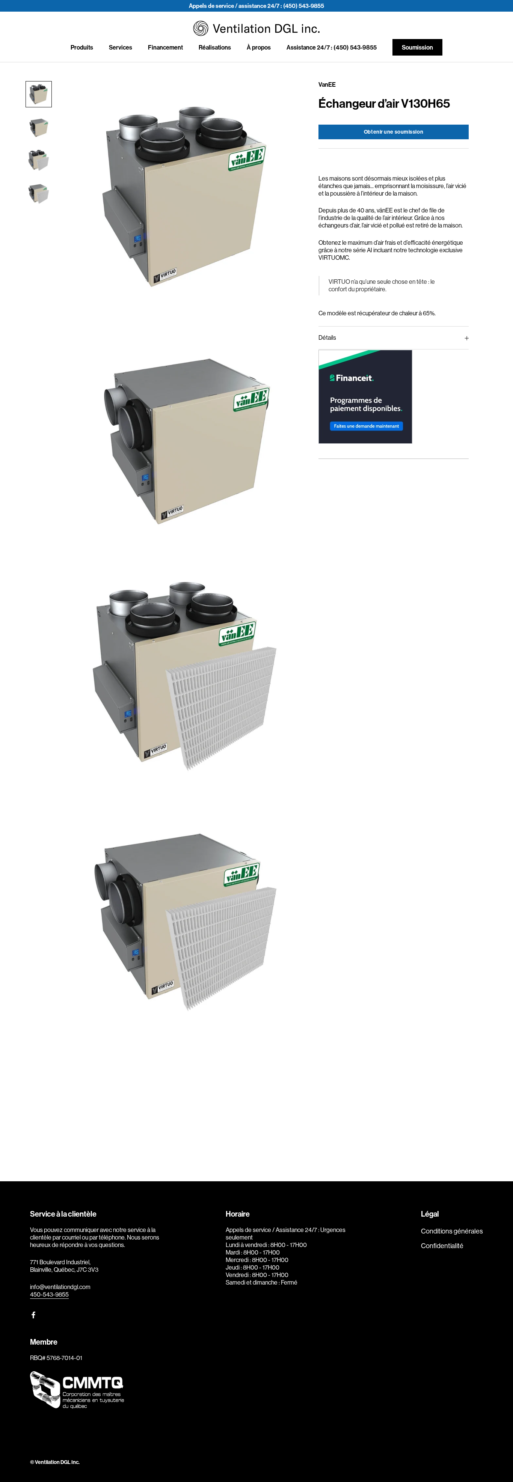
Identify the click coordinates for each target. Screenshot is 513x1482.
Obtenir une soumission (393, 132)
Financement (165, 47)
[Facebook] (33, 1314)
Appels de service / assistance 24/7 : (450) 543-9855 (256, 5)
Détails (327, 338)
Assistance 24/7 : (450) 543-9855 (332, 47)
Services (120, 47)
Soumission (417, 47)
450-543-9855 (49, 1294)
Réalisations (215, 47)
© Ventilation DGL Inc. (55, 1462)
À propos (259, 47)
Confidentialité (442, 1246)
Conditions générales (452, 1231)
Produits (82, 47)
